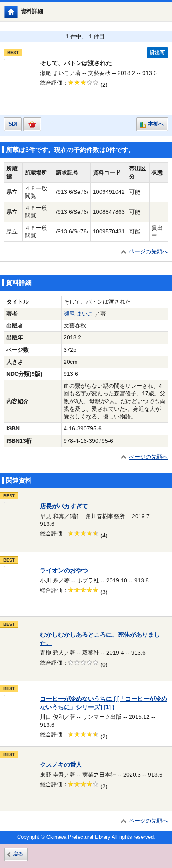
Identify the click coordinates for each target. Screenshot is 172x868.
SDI (12, 124)
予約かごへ (32, 124)
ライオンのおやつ (64, 570)
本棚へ (156, 124)
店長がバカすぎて (64, 506)
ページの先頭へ (148, 251)
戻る (18, 854)
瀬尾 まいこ (78, 314)
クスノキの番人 (61, 764)
